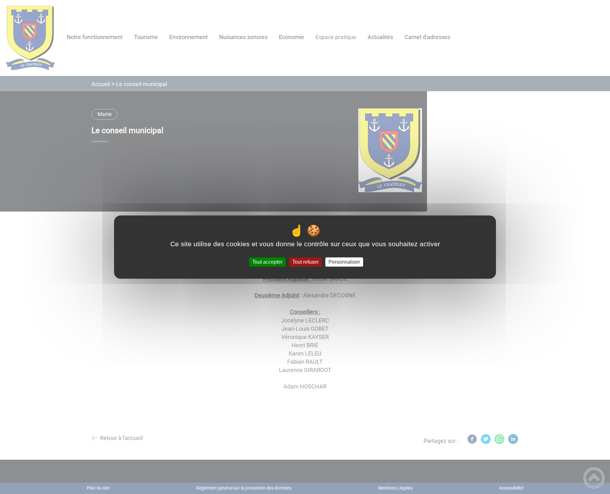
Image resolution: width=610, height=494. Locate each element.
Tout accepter (267, 262)
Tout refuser (305, 262)
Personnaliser (344, 262)
